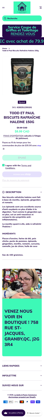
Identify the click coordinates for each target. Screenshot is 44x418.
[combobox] (22, 18)
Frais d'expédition (13, 135)
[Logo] (22, 7)
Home (4, 48)
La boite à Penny (21, 395)
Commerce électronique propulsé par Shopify (22, 396)
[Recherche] (4, 18)
